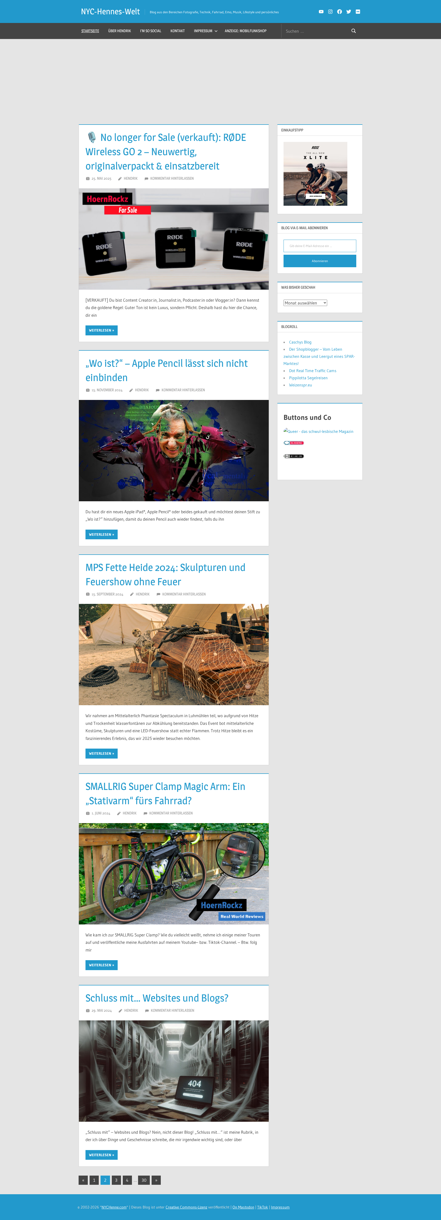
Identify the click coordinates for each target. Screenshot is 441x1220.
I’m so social (150, 30)
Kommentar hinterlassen (172, 178)
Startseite (90, 30)
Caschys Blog (300, 342)
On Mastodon (243, 1207)
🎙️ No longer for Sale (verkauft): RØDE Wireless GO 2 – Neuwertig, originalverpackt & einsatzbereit (165, 151)
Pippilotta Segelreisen (308, 377)
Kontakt (177, 30)
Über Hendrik (119, 30)
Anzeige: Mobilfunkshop (245, 30)
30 (144, 1180)
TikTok (262, 1207)
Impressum (203, 30)
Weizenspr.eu (300, 384)
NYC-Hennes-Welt (110, 11)
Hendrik (131, 178)
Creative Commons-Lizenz (186, 1207)
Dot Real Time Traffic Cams (312, 370)
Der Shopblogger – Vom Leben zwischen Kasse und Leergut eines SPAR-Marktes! (319, 356)
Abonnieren (320, 261)
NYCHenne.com (114, 1207)
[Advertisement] (220, 77)
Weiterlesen (100, 330)
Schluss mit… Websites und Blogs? (157, 998)
